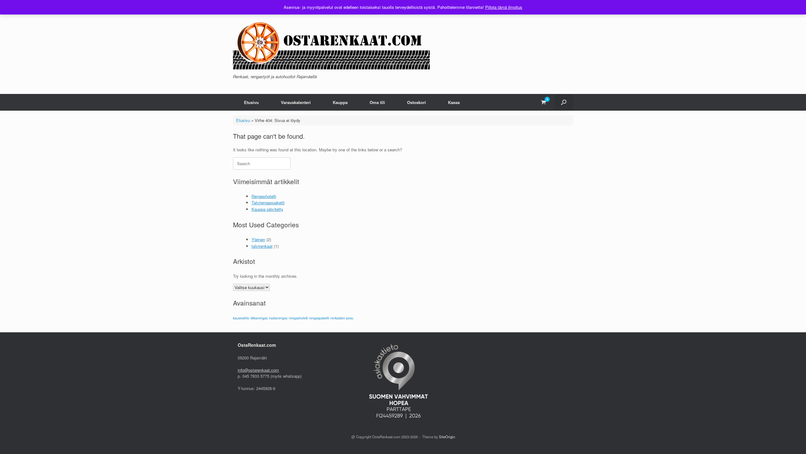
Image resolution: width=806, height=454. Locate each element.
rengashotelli (298, 318)
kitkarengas (259, 318)
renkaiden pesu (341, 318)
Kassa (454, 102)
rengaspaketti (319, 318)
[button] (563, 102)
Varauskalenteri (296, 102)
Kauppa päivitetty (267, 209)
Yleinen (258, 239)
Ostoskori (416, 102)
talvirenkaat (262, 246)
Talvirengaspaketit (268, 203)
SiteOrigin (447, 436)
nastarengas (278, 318)
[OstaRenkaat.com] (331, 43)
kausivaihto (241, 318)
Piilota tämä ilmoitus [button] (503, 7)
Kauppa (340, 102)
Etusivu (251, 102)
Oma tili (377, 102)
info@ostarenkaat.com (258, 370)
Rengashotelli (264, 196)
